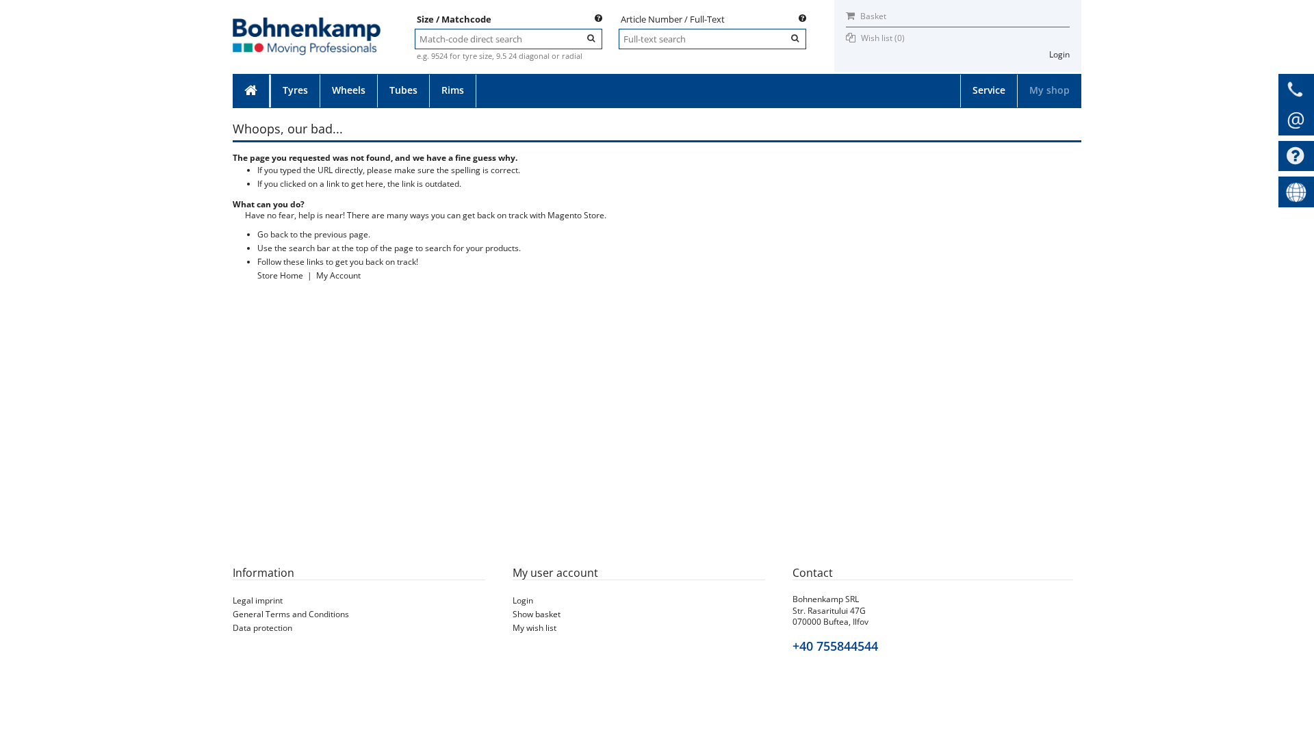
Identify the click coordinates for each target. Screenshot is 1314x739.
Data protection (262, 628)
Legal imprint (258, 600)
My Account (338, 275)
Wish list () (883, 38)
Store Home (280, 275)
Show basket (537, 614)
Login (1059, 54)
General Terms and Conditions (291, 614)
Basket (872, 16)
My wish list (534, 628)
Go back (272, 234)
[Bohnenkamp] (307, 21)
